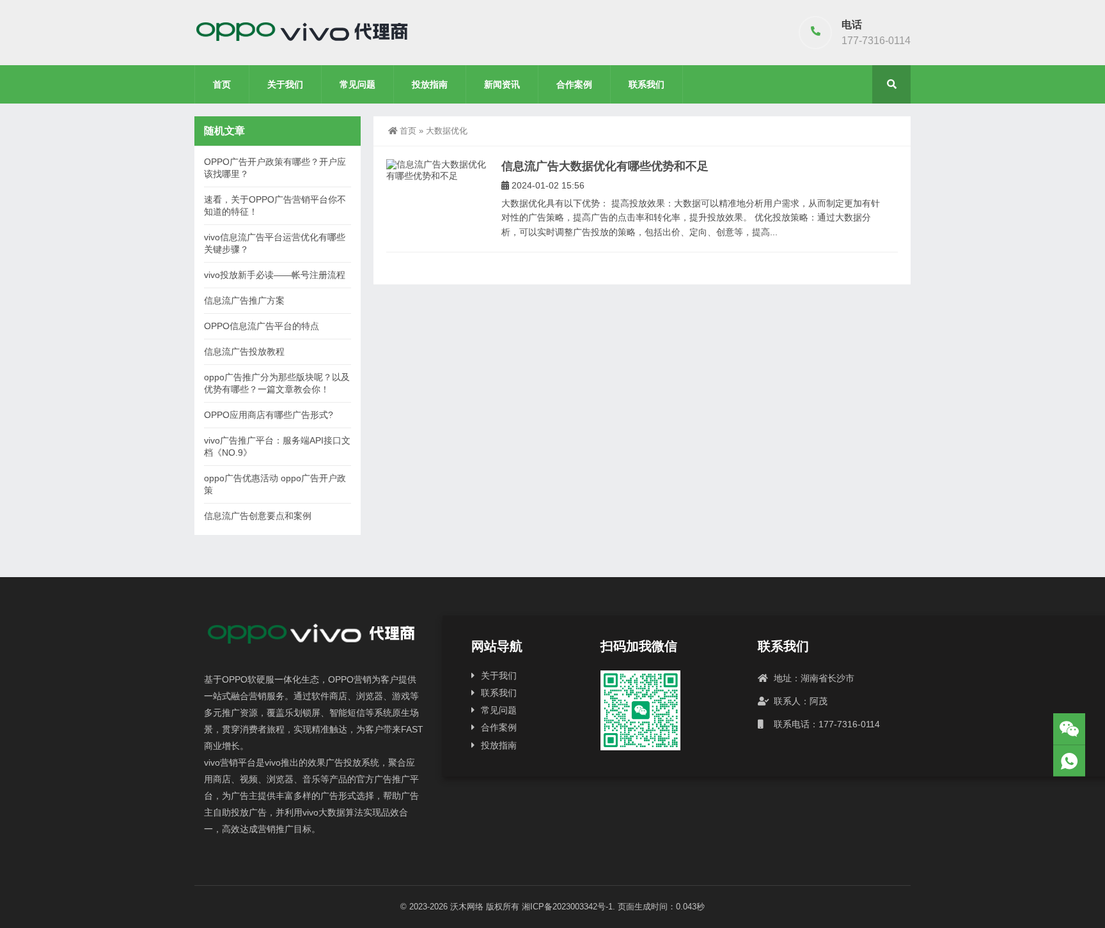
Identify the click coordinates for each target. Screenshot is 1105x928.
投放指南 (430, 84)
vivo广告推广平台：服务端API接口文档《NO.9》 (277, 446)
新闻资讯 (502, 84)
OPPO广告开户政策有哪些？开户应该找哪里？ (275, 168)
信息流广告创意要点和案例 (257, 516)
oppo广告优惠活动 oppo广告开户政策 (275, 484)
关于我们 (285, 84)
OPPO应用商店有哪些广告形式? (268, 415)
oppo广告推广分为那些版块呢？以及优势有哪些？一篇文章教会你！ (277, 383)
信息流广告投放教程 (244, 351)
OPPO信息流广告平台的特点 (261, 326)
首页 (222, 84)
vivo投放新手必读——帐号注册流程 (274, 275)
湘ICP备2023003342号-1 (567, 906)
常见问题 (357, 84)
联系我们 (646, 84)
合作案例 (574, 84)
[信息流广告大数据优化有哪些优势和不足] (437, 170)
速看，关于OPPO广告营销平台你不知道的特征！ (275, 205)
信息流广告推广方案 (244, 300)
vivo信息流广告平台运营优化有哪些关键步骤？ (274, 243)
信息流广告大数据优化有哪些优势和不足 (605, 166)
